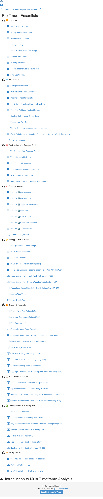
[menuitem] (1, 6)
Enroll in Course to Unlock (51, 492)
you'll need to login (61, 488)
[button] (1, 2)
